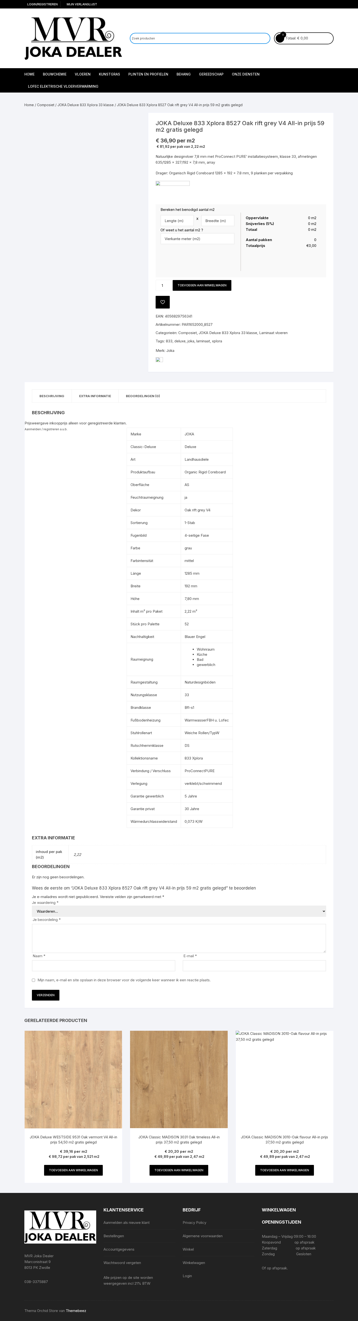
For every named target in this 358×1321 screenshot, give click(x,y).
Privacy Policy (194, 1222)
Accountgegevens (119, 1249)
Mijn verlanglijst (81, 4)
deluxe (180, 341)
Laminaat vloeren (273, 332)
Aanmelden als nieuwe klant (127, 1222)
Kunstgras (109, 74)
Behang (184, 74)
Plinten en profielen (148, 74)
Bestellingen (114, 1236)
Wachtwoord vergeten (122, 1262)
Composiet (45, 105)
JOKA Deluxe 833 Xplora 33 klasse (85, 105)
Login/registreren (42, 4)
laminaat (203, 341)
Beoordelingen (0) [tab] (143, 396)
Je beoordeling (47, 919)
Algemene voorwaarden (203, 1236)
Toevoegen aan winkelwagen (202, 285)
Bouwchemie (54, 74)
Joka (170, 350)
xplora (217, 341)
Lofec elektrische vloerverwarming (63, 86)
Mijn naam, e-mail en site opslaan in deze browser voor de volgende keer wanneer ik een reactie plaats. (124, 980)
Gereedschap (211, 74)
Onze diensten (246, 74)
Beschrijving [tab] (51, 396)
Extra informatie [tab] (95, 396)
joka (191, 341)
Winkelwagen (194, 1262)
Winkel (188, 1249)
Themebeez (76, 1310)
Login (187, 1276)
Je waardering (45, 902)
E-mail (190, 956)
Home (29, 74)
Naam (39, 956)
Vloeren (83, 74)
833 (169, 341)
